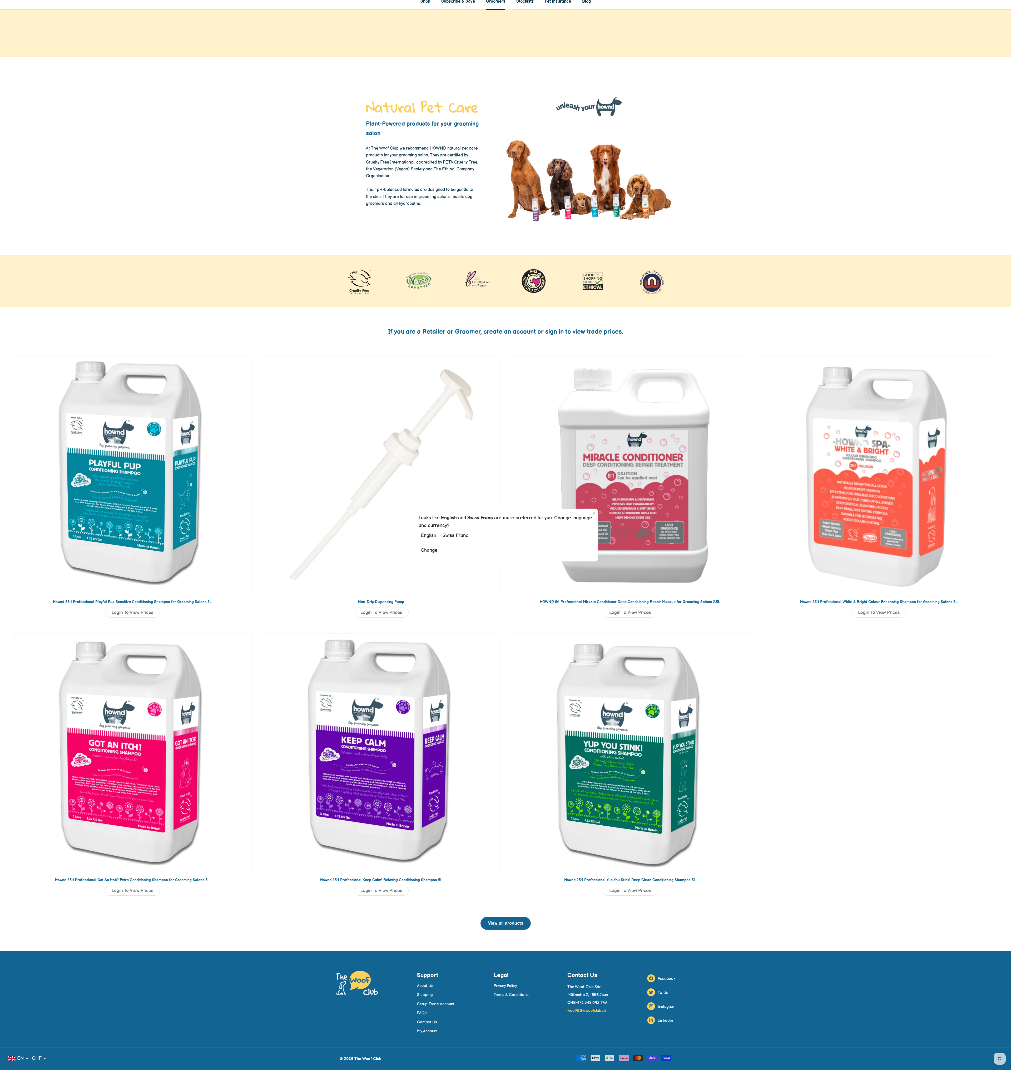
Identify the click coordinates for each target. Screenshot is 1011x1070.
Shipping (425, 994)
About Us (425, 985)
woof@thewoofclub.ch (586, 1010)
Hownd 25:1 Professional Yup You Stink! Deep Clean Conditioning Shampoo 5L (630, 880)
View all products (505, 923)
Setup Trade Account (435, 1004)
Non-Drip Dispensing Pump (381, 602)
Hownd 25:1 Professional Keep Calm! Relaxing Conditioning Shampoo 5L (381, 880)
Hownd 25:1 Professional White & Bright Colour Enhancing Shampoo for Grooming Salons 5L (879, 602)
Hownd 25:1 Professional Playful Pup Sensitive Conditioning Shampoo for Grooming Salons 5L (132, 602)
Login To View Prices (132, 612)
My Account (427, 1031)
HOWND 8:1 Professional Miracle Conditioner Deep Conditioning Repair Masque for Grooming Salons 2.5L (630, 602)
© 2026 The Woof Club (360, 1058)
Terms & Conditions (511, 994)
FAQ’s (422, 1012)
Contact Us (427, 1022)
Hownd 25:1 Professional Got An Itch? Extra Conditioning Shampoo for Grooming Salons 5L (132, 880)
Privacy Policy (505, 985)
